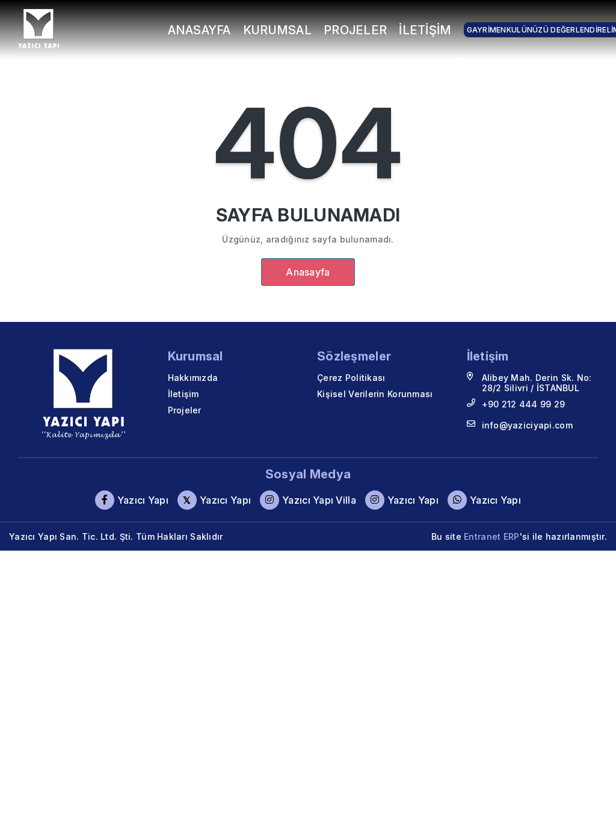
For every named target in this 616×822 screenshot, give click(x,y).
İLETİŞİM (425, 30)
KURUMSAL (277, 30)
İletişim (183, 394)
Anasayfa (308, 272)
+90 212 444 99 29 (523, 404)
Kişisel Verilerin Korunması (375, 394)
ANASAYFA (199, 30)
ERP (512, 536)
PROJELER (355, 30)
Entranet (482, 536)
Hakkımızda (193, 377)
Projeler (185, 410)
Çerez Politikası (351, 377)
